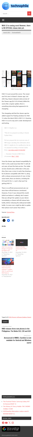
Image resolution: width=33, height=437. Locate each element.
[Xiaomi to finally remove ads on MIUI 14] (22, 242)
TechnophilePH (16, 32)
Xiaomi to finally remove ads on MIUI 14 (21, 248)
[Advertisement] (16, 51)
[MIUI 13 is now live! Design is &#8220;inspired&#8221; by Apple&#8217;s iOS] (8, 242)
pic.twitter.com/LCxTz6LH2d (16, 150)
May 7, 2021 (15, 156)
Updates (5, 321)
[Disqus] (16, 370)
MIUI (10, 317)
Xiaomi (29, 317)
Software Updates (22, 317)
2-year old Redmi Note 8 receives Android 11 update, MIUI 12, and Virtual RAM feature (7, 269)
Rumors (14, 317)
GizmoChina (10, 212)
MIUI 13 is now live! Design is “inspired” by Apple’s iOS (7, 248)
